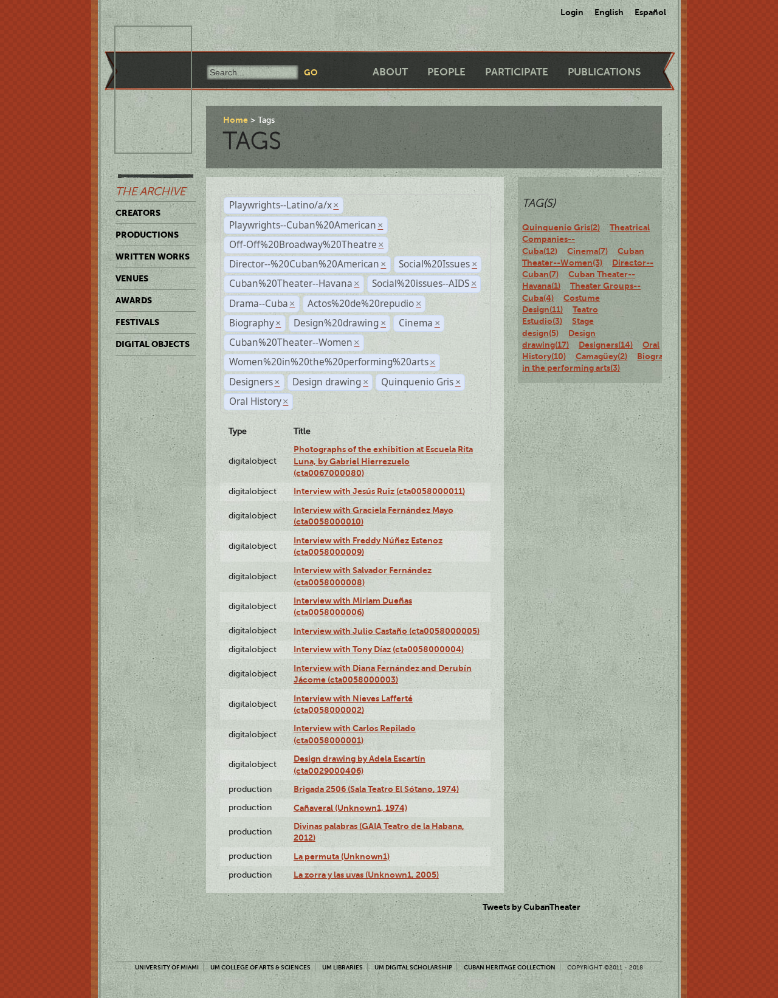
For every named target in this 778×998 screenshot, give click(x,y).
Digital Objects (152, 344)
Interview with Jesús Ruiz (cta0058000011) (379, 491)
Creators (137, 213)
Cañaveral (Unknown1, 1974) (350, 808)
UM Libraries (342, 967)
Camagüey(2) (601, 356)
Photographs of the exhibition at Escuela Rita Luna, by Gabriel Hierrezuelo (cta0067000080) (383, 461)
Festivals (137, 322)
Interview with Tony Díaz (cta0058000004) (379, 649)
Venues (131, 278)
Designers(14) (606, 344)
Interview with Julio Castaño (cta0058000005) (387, 631)
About (390, 72)
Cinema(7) (587, 251)
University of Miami (167, 967)
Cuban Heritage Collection (510, 967)
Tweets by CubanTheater (531, 907)
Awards (133, 300)
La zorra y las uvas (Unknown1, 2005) (366, 874)
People (446, 72)
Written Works (152, 256)
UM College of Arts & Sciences (260, 967)
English (609, 12)
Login (572, 12)
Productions (147, 234)
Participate (516, 72)
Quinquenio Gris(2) (561, 227)
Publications (604, 72)
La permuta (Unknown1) (342, 856)
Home (235, 120)
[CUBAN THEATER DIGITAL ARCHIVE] (142, 40)
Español (650, 12)
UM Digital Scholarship (413, 967)
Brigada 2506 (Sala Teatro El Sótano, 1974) (376, 789)
